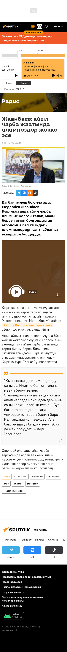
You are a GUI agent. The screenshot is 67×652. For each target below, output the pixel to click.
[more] (61, 440)
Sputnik (8, 186)
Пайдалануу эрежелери (16, 576)
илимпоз (18, 483)
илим (6, 483)
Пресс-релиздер (12, 582)
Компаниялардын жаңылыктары (21, 587)
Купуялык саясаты (13, 592)
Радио (7, 476)
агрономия (32, 483)
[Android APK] (13, 616)
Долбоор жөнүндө (13, 571)
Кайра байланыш (12, 605)
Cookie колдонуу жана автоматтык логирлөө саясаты (22, 598)
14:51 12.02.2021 (11, 142)
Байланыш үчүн (41, 576)
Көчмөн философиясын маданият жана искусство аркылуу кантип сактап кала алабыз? (40, 71)
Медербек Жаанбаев (14, 490)
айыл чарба (53, 476)
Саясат (26, 540)
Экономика (37, 476)
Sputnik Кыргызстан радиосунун (27, 325)
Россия (53, 540)
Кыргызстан (20, 476)
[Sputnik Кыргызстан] (11, 28)
